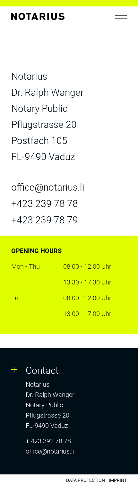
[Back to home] (38, 18)
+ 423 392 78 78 (48, 441)
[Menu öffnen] (121, 17)
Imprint (118, 480)
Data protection (85, 480)
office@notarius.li (50, 451)
